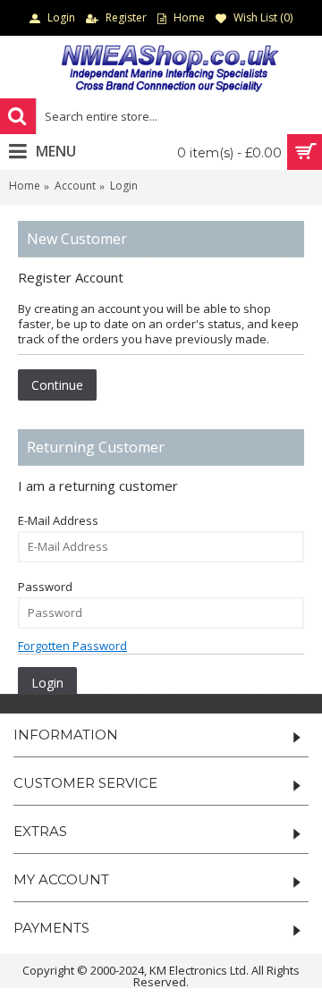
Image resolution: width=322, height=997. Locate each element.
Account (75, 186)
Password (45, 587)
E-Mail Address (58, 520)
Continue (57, 384)
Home (24, 186)
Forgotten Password (72, 646)
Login (124, 186)
